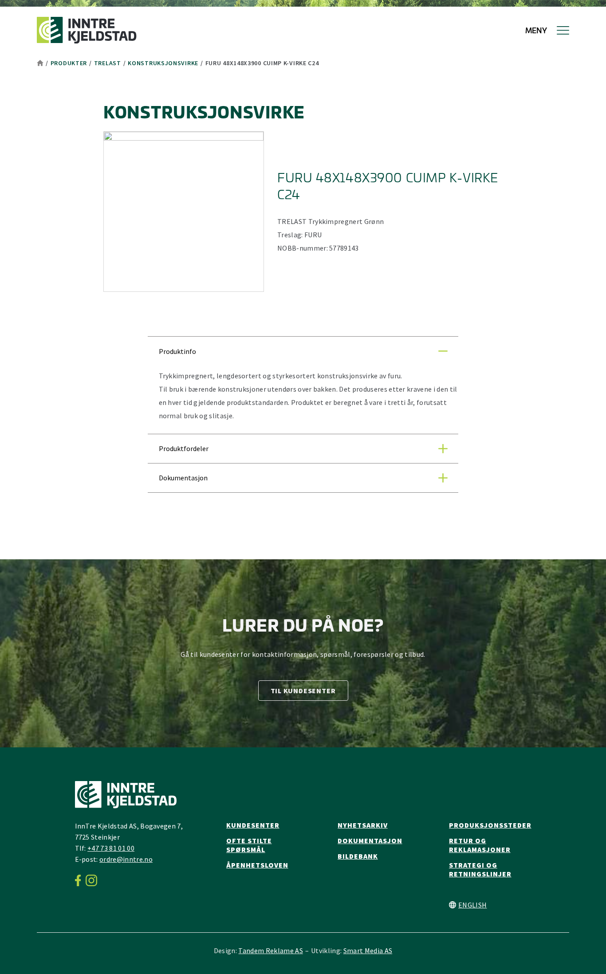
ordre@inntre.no (126, 859)
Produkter (69, 63)
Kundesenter (252, 825)
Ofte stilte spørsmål (249, 845)
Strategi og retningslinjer (480, 869)
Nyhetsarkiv (363, 825)
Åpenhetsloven (257, 864)
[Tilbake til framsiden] (87, 30)
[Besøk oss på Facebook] (80, 880)
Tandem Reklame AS (270, 950)
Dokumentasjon (370, 840)
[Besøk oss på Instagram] (94, 880)
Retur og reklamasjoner (479, 845)
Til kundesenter (303, 690)
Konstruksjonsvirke (163, 63)
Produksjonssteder (490, 825)
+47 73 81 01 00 (110, 848)
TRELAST (107, 63)
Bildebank (358, 856)
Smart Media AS (367, 950)
